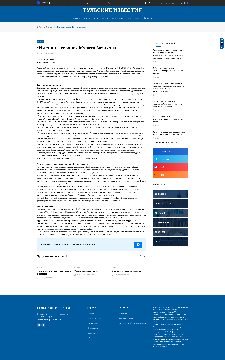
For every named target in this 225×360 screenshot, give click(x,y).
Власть (51, 27)
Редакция (123, 314)
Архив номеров (133, 18)
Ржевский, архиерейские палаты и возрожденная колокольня (129, 273)
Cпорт (90, 338)
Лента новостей (165, 43)
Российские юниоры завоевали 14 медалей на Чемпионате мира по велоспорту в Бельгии (168, 104)
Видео (105, 18)
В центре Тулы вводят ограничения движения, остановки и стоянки (169, 133)
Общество (92, 314)
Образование (93, 328)
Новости (77, 18)
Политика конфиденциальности (133, 323)
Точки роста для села (51, 270)
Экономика (93, 323)
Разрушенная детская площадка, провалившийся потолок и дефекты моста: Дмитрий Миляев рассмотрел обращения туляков (168, 54)
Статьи (87, 18)
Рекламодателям (126, 318)
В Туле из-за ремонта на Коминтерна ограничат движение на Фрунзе (168, 70)
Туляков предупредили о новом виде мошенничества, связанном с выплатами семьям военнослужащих (84, 3)
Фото (96, 18)
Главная (41, 27)
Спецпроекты (117, 18)
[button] (140, 256)
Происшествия (94, 318)
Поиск (149, 18)
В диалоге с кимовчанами (91, 270)
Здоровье (92, 333)
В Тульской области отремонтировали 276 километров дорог (168, 119)
